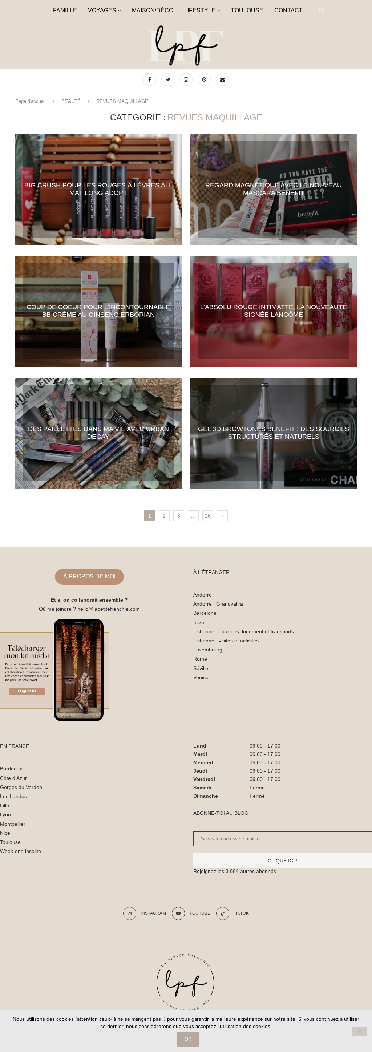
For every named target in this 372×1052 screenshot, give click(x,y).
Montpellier (12, 824)
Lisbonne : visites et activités (226, 640)
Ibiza (198, 622)
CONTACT (288, 10)
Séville (200, 668)
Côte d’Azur (13, 778)
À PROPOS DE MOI (89, 576)
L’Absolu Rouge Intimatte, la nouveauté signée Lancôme (273, 310)
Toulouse (10, 842)
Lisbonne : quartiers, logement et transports (243, 631)
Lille (4, 805)
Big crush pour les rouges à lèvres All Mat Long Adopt (98, 189)
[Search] (321, 10)
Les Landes (13, 796)
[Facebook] (150, 80)
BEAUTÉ (71, 101)
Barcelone (205, 613)
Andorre (202, 595)
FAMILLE (65, 10)
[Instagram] (187, 80)
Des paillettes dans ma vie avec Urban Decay (98, 432)
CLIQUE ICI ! (283, 861)
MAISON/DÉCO (152, 10)
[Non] (359, 1031)
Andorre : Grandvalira (218, 604)
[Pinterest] (205, 80)
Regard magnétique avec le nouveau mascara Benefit (273, 189)
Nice (5, 833)
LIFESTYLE (199, 10)
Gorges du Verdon (21, 787)
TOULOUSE (247, 10)
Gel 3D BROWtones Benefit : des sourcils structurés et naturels (273, 432)
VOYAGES (102, 10)
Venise (201, 677)
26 (208, 516)
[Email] (222, 80)
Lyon (5, 814)
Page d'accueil (30, 101)
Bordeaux (11, 769)
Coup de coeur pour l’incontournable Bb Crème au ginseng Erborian (98, 310)
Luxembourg (207, 650)
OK (188, 1039)
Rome (200, 659)
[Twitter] (168, 80)
